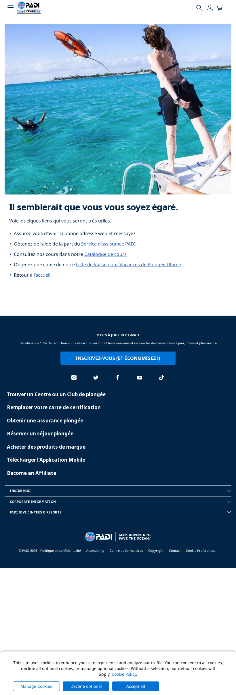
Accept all (135, 686)
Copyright (155, 550)
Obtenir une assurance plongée (45, 420)
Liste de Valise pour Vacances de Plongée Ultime (128, 264)
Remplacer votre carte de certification (54, 407)
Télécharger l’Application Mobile (46, 459)
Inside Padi (20, 490)
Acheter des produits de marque (46, 446)
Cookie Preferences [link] (200, 550)
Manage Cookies (36, 686)
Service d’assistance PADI (108, 244)
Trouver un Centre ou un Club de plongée (56, 394)
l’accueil (42, 275)
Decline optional (86, 686)
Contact (174, 550)
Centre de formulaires (126, 550)
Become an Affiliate (31, 473)
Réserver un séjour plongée (40, 433)
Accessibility (95, 550)
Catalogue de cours (105, 254)
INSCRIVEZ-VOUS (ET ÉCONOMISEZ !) (118, 358)
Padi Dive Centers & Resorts (36, 512)
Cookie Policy (124, 674)
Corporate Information (33, 501)
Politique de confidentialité (60, 550)
